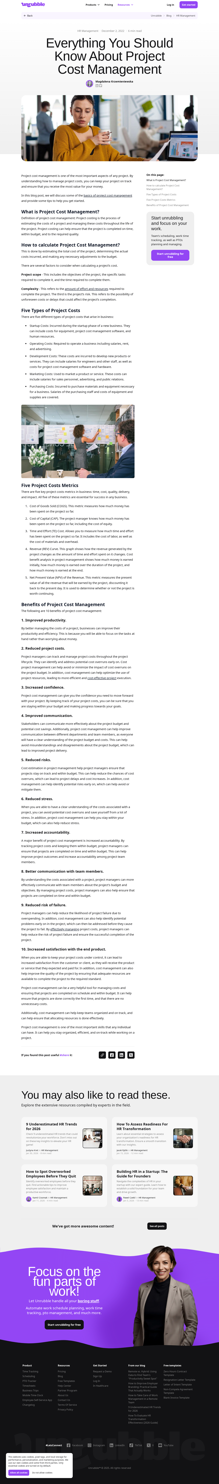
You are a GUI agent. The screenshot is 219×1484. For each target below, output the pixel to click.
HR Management (87, 31)
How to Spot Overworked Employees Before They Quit (51, 1173)
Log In (96, 1381)
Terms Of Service (67, 1404)
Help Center (64, 1385)
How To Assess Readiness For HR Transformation (142, 1126)
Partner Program (67, 1390)
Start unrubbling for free (170, 255)
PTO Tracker (29, 1381)
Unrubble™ (94, 1468)
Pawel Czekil (129, 1197)
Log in (170, 4)
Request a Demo (102, 1371)
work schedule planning (63, 1307)
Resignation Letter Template (179, 1379)
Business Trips (30, 1390)
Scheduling (28, 1376)
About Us (63, 1395)
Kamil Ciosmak (40, 1197)
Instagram (99, 1445)
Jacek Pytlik (122, 1150)
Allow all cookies (18, 1472)
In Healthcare (100, 1385)
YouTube (168, 1445)
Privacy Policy (65, 1409)
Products (91, 4)
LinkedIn (120, 1445)
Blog (60, 1376)
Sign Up (97, 1376)
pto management (57, 1312)
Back (30, 15)
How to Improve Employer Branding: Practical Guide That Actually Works (143, 1387)
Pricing (109, 4)
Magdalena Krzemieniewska (114, 81)
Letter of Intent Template (178, 1384)
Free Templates (66, 1381)
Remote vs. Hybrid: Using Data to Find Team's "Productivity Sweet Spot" (142, 1375)
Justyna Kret (32, 1150)
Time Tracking (30, 1371)
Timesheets (28, 1385)
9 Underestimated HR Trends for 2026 (51, 1126)
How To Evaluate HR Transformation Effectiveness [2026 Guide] (143, 1419)
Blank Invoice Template (177, 1397)
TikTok (138, 1445)
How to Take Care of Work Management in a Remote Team (143, 1399)
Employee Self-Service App (37, 1400)
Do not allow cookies (42, 1472)
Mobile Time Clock (32, 1395)
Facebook (77, 1445)
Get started (188, 4)
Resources (124, 4)
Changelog (28, 1404)
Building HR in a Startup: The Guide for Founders (142, 1173)
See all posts (157, 1226)
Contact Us (64, 1400)
